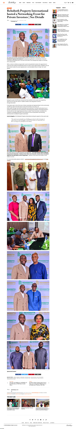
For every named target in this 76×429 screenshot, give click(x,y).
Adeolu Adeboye (17, 377)
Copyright (52, 422)
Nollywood (45, 2)
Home (23, 422)
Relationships (38, 2)
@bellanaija (9, 393)
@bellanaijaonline (28, 393)
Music (24, 2)
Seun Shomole (40, 378)
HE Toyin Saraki (40, 377)
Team (31, 422)
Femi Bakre (23, 377)
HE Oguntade (34, 377)
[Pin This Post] (31, 24)
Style (33, 2)
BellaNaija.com (14, 21)
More (54, 2)
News (20, 2)
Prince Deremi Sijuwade (11, 378)
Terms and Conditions (37, 422)
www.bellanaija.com (36, 392)
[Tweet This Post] (25, 24)
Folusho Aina (28, 377)
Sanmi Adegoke (34, 378)
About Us (27, 422)
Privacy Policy (46, 422)
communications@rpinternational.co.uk (34, 159)
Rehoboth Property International (23, 378)
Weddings (29, 2)
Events (50, 2)
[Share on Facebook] (18, 24)
